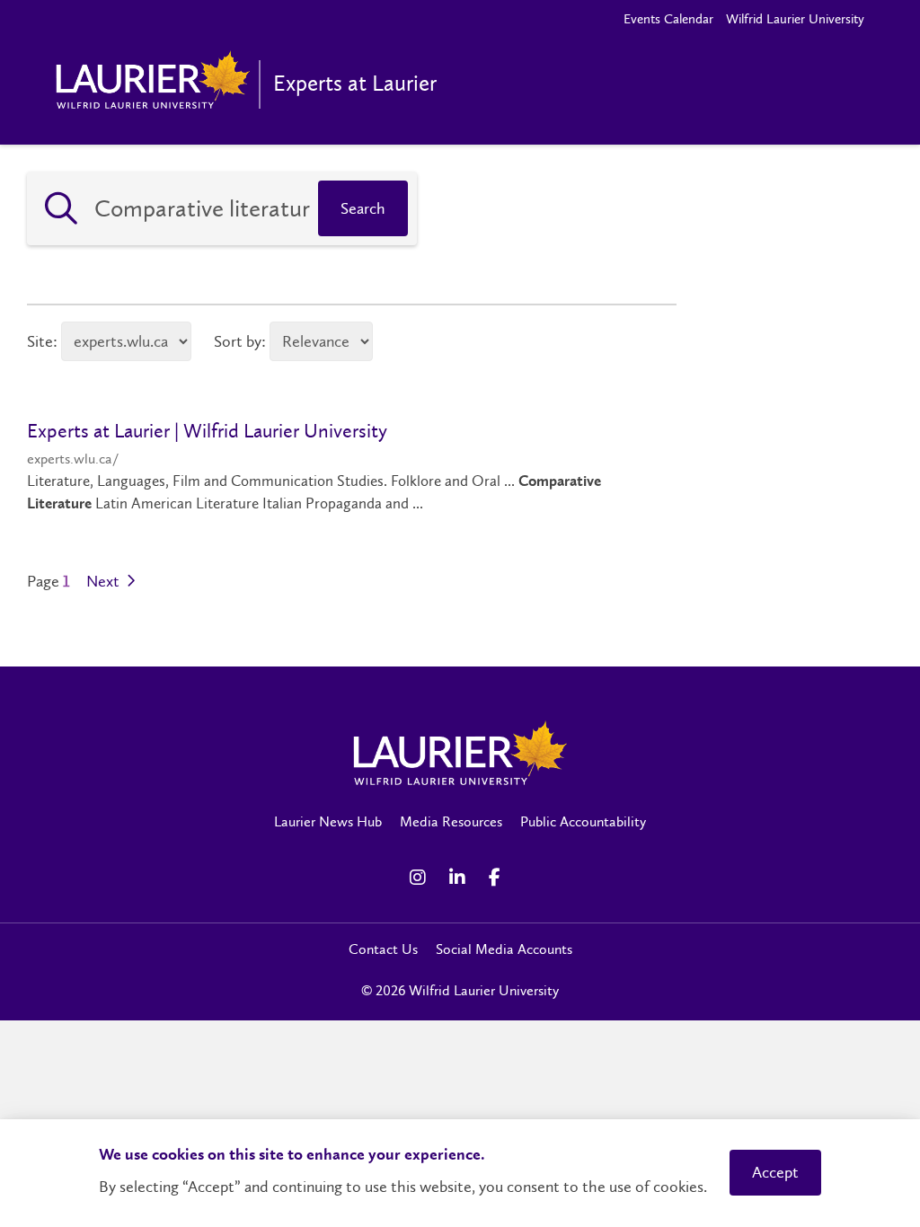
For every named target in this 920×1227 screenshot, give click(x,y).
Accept (775, 1172)
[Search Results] (61, 208)
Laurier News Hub (328, 821)
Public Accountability (583, 821)
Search (363, 208)
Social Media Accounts (504, 949)
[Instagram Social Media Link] (420, 878)
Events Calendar (668, 19)
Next (104, 581)
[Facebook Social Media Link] (499, 878)
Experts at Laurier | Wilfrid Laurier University (207, 431)
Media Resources (451, 821)
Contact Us (383, 949)
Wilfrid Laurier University (795, 19)
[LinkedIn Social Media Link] (460, 878)
